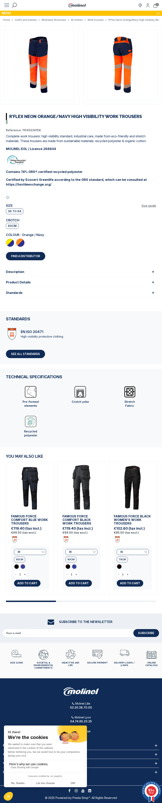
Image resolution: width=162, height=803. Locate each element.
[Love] (8, 197)
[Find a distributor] (140, 5)
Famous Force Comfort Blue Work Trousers (29, 519)
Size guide (148, 205)
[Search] (14, 5)
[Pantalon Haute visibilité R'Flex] (39, 64)
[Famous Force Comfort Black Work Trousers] (16, 566)
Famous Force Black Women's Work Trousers (132, 519)
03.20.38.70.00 (81, 707)
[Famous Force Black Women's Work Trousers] (133, 486)
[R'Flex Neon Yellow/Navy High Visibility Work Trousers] (10, 243)
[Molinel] (77, 5)
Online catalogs (151, 664)
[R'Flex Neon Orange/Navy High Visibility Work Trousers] (20, 243)
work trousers (30, 136)
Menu (6, 13)
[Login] (148, 5)
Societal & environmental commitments (43, 665)
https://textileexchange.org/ (28, 184)
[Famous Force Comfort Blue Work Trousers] (30, 486)
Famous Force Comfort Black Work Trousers (76, 519)
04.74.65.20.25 (81, 721)
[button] (31, 601)
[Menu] (6, 5)
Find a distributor (25, 256)
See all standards (25, 354)
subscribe (146, 633)
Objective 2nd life (70, 664)
